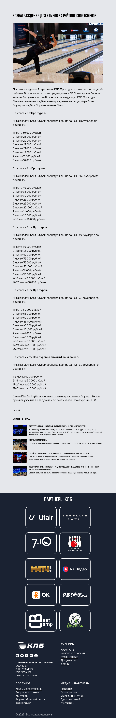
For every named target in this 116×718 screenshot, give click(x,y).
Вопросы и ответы (27, 692)
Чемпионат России (73, 653)
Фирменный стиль (72, 696)
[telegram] (22, 655)
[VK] (26, 655)
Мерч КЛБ (67, 703)
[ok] (36, 655)
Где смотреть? (70, 699)
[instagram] (17, 655)
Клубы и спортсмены (29, 689)
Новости (66, 689)
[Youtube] (31, 655)
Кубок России (69, 657)
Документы (68, 660)
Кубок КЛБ (67, 649)
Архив (65, 664)
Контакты (22, 696)
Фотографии (69, 692)
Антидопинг (23, 703)
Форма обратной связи (30, 699)
